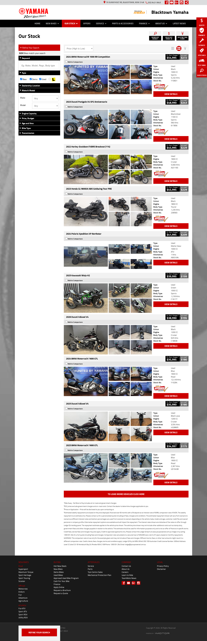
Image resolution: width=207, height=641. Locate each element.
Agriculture (23, 600)
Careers (125, 572)
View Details (170, 94)
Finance (143, 23)
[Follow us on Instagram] (182, 2)
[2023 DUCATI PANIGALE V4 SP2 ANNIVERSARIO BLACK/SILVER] (108, 124)
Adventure (22, 597)
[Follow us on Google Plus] (177, 2)
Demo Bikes (59, 572)
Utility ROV (23, 617)
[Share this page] (186, 2)
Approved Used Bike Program (66, 578)
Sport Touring (24, 578)
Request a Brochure (62, 590)
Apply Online (59, 587)
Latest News (179, 23)
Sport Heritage (24, 575)
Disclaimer (161, 569)
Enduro (21, 591)
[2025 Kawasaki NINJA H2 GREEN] (108, 298)
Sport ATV (22, 611)
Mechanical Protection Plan (99, 575)
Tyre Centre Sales (95, 572)
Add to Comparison (75, 62)
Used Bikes (58, 575)
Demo (34, 79)
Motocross (23, 588)
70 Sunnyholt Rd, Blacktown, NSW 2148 (125, 2)
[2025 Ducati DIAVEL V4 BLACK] (108, 339)
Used (43, 79)
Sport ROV (22, 614)
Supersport (23, 569)
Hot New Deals (60, 566)
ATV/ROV (22, 605)
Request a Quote (61, 593)
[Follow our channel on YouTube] (172, 2)
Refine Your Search (29, 47)
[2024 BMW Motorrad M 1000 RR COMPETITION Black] (108, 79)
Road (20, 566)
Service (100, 23)
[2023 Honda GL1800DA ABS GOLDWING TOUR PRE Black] (108, 211)
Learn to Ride (127, 575)
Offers (86, 23)
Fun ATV (21, 608)
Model (23, 105)
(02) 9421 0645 (154, 2)
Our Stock (70, 23)
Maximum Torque (25, 572)
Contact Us (126, 566)
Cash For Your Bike (61, 581)
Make (22, 97)
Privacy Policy (163, 566)
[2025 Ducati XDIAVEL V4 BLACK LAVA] (108, 426)
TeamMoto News (129, 578)
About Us (160, 23)
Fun (20, 594)
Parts (90, 569)
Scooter (21, 581)
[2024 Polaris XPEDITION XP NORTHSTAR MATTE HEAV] (108, 256)
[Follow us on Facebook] (167, 2)
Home (37, 23)
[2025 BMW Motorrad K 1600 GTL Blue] (108, 468)
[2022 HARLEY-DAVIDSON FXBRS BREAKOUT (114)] (108, 169)
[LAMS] (53, 79)
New (24, 79)
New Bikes (51, 23)
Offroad (21, 585)
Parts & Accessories (123, 23)
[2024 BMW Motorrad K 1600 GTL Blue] (108, 381)
